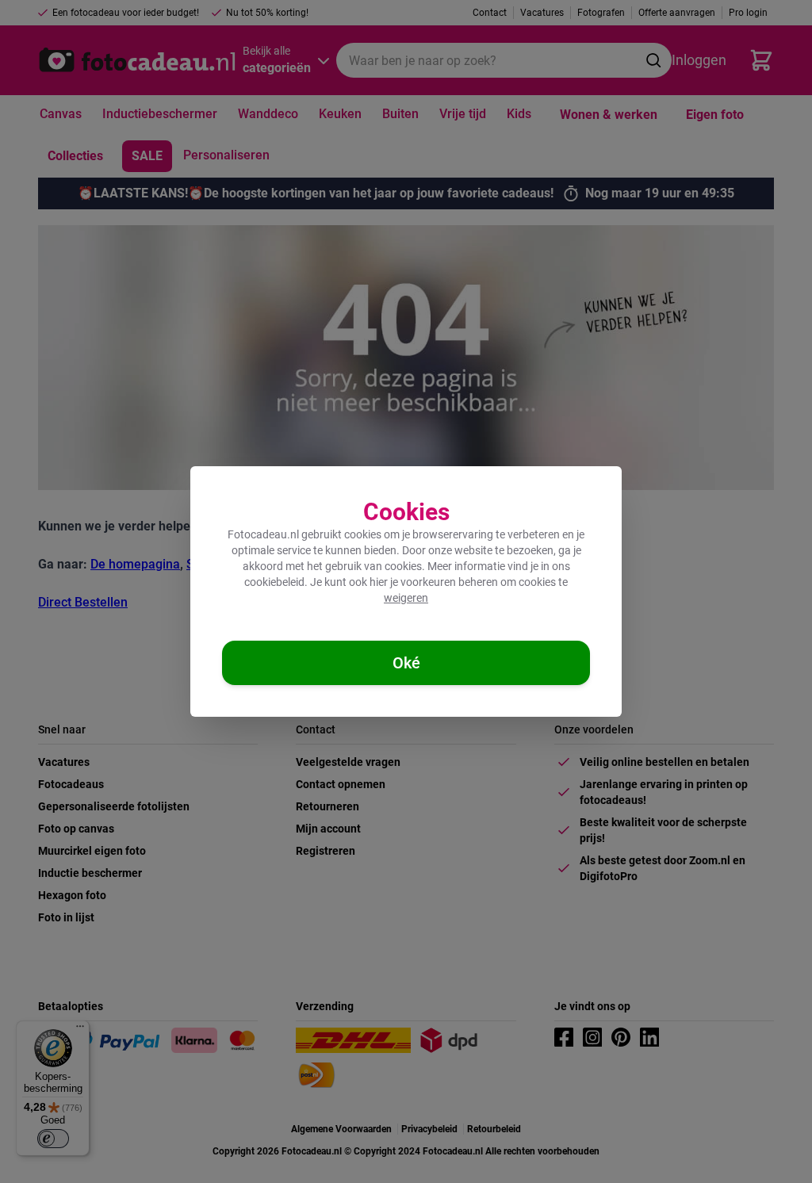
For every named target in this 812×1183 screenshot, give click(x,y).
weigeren (406, 598)
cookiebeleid (274, 582)
